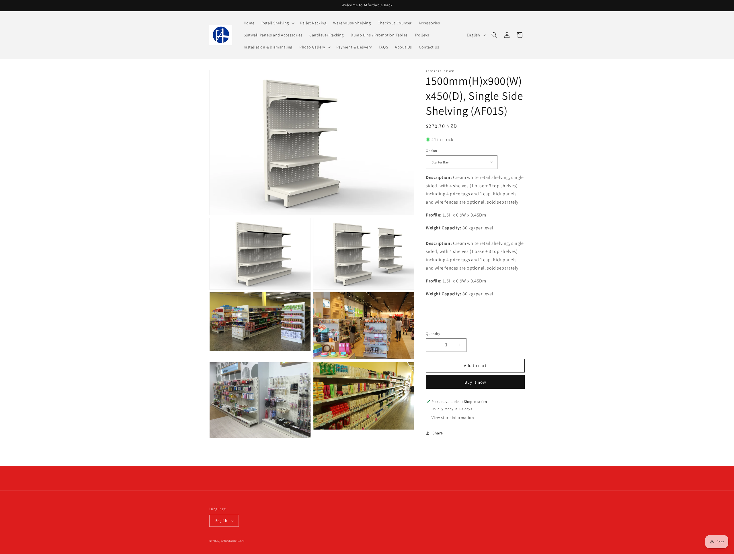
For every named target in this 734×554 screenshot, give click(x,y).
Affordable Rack (233, 541)
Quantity (433, 333)
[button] (277, 23)
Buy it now (475, 382)
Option (431, 150)
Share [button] (437, 433)
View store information (453, 417)
